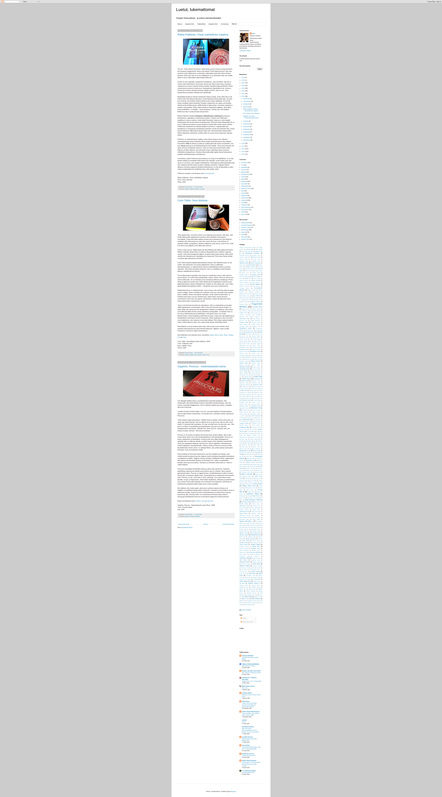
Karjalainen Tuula (255, 380)
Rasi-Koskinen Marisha (253, 500)
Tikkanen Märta (244, 566)
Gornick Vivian (255, 324)
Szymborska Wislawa (254, 552)
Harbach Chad (258, 334)
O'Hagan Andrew (246, 476)
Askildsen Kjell (256, 261)
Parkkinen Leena (252, 482)
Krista (207, 173)
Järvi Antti (254, 374)
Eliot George (254, 297)
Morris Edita (252, 452)
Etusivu (180, 24)
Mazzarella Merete (250, 441)
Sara (179, 337)
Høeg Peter (257, 359)
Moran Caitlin (256, 450)
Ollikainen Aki (256, 478)
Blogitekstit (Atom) (187, 527)
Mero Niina (256, 444)
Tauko (243, 721)
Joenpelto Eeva (244, 369)
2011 (243, 154)
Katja (212, 173)
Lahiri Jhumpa (256, 410)
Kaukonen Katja (244, 382)
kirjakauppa (245, 230)
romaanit (202, 189)
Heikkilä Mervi (256, 337)
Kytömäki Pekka (243, 408)
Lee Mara (242, 417)
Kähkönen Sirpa (256, 408)
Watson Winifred (250, 591)
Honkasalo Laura (244, 349)
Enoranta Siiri (247, 299)
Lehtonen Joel (251, 417)
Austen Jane (242, 265)
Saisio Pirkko (243, 513)
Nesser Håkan (257, 464)
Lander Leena (256, 412)
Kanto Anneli (244, 380)
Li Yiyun (241, 421)
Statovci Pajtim (255, 544)
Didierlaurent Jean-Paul (245, 293)
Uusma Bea (247, 577)
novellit (243, 193)
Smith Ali (260, 538)
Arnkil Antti (256, 259)
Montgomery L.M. (244, 450)
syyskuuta (246, 107)
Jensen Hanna (257, 367)
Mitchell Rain (243, 448)
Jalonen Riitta (255, 365)
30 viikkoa (244, 162)
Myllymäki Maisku (250, 462)
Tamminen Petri (244, 558)
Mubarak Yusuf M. (249, 454)
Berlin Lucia (245, 272)
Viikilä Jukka (257, 581)
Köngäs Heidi (246, 410)
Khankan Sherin (243, 388)
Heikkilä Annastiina (244, 337)
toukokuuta (246, 129)
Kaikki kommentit (247, 622)
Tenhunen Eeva (244, 562)
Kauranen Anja (256, 382)
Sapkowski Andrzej (244, 515)
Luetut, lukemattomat (195, 9)
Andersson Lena (255, 257)
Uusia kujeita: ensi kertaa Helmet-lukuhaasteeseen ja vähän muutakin (251, 764)
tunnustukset (245, 209)
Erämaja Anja (243, 301)
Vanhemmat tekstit (228, 524)
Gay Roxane (256, 318)
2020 (243, 85)
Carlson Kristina (255, 280)
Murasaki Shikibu (251, 458)
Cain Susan (257, 278)
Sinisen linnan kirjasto (249, 760)
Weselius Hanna (251, 593)
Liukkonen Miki (244, 427)
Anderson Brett (243, 257)
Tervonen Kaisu (245, 564)
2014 (243, 146)
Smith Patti (245, 540)
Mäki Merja (248, 464)
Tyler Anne (252, 573)
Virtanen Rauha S (254, 583)
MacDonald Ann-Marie (248, 433)
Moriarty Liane (243, 452)
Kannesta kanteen (248, 727)
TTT (242, 165)
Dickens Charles (254, 292)
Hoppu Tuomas (256, 349)
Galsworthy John (244, 318)
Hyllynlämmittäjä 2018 (248, 772)
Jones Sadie (243, 371)
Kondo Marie (242, 396)
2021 (243, 83)
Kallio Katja (258, 377)
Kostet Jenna (256, 402)
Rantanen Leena (252, 497)
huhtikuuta (246, 132)
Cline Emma (256, 286)
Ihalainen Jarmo (243, 361)
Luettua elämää (247, 693)
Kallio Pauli (246, 379)
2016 (243, 96)
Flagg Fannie (245, 309)
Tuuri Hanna (242, 573)
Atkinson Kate (243, 263)
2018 (243, 91)
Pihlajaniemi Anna (250, 487)
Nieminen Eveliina (250, 468)
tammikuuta (247, 140)
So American (225, 24)
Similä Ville (242, 537)
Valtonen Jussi (243, 579)
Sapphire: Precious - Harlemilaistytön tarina (201, 366)
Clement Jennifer (244, 286)
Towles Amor (257, 567)
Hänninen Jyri (248, 359)
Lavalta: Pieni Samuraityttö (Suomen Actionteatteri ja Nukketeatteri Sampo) (249, 704)
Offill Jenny (248, 478)
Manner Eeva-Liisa (255, 437)
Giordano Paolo (243, 322)
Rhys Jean (256, 503)
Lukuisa (244, 720)
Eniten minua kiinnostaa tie (250, 711)
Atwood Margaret (255, 263)
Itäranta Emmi (243, 363)
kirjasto (187, 189)
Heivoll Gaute (243, 339)
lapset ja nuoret (246, 188)
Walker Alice (242, 589)
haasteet (244, 181)
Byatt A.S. (248, 278)
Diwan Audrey (258, 293)
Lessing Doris (245, 419)
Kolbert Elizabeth (246, 394)
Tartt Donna (243, 560)
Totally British (201, 24)
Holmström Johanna (244, 347)
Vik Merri (242, 583)
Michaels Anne (243, 446)
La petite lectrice (247, 737)
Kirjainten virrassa (248, 754)
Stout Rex (256, 546)
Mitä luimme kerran (248, 686)
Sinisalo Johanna (250, 538)
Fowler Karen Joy (255, 312)
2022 (243, 80)
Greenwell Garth (244, 326)
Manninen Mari (243, 439)
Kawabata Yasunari (244, 384)
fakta (242, 179)
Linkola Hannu (243, 425)
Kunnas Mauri (255, 404)
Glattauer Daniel (255, 322)
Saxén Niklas (256, 519)
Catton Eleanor (256, 282)
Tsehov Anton (243, 569)
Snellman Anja (243, 542)
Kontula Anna (248, 398)
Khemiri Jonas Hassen (256, 388)
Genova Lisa (243, 320)
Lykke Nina (259, 431)
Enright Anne (257, 299)
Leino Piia (259, 417)
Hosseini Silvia (243, 351)
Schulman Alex (253, 525)
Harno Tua (245, 336)
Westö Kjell (248, 597)
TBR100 (234, 24)
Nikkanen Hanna (249, 470)
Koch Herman (248, 392)
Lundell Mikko (250, 431)
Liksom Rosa (257, 421)
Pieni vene (245, 688)
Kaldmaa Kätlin (248, 376)
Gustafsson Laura (245, 328)
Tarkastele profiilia (245, 50)
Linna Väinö (256, 425)
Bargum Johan (250, 266)
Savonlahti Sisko (244, 519)
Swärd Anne (242, 552)
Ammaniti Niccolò (244, 255)
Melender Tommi (258, 443)
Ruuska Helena (244, 509)
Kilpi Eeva (244, 390)
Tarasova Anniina (256, 558)
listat (242, 191)
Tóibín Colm (205, 354)
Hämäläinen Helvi (249, 357)
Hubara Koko (243, 353)
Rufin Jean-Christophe (255, 507)
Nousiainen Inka (245, 472)
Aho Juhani (259, 249)
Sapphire (197, 516)
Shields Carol (243, 533)
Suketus (198, 501)
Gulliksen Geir (256, 326)
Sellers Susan (257, 527)
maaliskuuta (247, 134)
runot (242, 202)
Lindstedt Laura (255, 423)
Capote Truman (243, 280)
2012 (243, 151)
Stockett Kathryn (244, 546)
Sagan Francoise (256, 511)
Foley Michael (257, 310)
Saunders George (255, 517)
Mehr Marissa (248, 443)
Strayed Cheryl (243, 548)
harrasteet (244, 184)
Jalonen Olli (243, 365)
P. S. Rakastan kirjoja (249, 771)
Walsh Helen (252, 589)
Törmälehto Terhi (250, 575)
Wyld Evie (242, 600)
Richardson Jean (244, 505)
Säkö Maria (242, 554)
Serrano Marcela (244, 529)
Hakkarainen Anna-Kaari (250, 332)
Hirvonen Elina (246, 343)
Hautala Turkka (255, 336)
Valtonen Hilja (257, 577)
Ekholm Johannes (244, 297)
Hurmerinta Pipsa (244, 355)
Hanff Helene (248, 334)
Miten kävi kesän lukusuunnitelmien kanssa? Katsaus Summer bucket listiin (250, 730)
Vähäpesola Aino (244, 587)
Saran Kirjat (246, 745)
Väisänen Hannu (255, 587)
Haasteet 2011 (189, 24)
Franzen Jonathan (245, 314)
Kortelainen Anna (246, 400)
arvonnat (244, 169)
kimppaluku (244, 186)
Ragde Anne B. (256, 496)
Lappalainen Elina (255, 414)
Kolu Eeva (257, 394)
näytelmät (244, 195)
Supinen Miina (256, 550)
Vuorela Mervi (256, 585)
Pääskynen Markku (244, 496)
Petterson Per (248, 484)
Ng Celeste (253, 466)
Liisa (253, 33)
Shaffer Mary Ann (244, 531)
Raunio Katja (243, 503)
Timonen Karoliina (257, 566)
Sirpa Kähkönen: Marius (248, 666)
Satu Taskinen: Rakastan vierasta (251, 672)
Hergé (252, 339)
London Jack (243, 429)
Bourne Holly (256, 272)
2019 (243, 88)
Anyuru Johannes (244, 259)
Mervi (216, 335)
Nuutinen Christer (245, 474)
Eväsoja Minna (243, 304)
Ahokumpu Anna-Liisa (247, 251)
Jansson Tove (244, 367)
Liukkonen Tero (256, 427)
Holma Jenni (256, 345)
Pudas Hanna (251, 491)
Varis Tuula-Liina (255, 579)
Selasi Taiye (247, 527)
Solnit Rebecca (254, 542)
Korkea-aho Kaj (258, 398)
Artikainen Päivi (243, 261)
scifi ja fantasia (245, 207)
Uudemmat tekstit (183, 524)
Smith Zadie (256, 540)
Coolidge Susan (244, 288)
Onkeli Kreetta (243, 480)
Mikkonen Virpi (256, 446)
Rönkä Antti (256, 509)
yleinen (243, 214)
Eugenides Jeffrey (255, 301)
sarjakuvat (244, 205)
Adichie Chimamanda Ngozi (247, 247)
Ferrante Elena (257, 307)
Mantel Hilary (253, 439)
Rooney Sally (243, 507)
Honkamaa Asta (256, 347)
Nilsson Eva (259, 470)
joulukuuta (246, 99)
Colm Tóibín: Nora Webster (192, 200)
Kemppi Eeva (245, 386)
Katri (203, 501)
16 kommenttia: (198, 352)
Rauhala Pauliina (247, 502)
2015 (243, 143)
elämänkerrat (245, 174)
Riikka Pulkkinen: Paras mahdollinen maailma (202, 34)
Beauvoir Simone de (250, 268)
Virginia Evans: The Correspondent (251, 681)
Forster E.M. (243, 312)
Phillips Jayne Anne (249, 486)
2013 (243, 149)
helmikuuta (246, 137)
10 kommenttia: (198, 187)
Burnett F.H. (253, 276)
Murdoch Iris (250, 460)
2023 (243, 77)
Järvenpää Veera (244, 374)
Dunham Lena (245, 295)
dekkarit (243, 172)
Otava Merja (253, 480)
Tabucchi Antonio (255, 554)
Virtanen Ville (243, 585)
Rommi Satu (256, 505)
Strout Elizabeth (244, 550)
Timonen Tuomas (246, 567)
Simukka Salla (252, 537)
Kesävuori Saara (255, 386)
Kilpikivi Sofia (253, 390)
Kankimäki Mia (258, 378)
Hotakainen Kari (255, 351)
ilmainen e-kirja (246, 227)
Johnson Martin (256, 369)
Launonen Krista (243, 415)
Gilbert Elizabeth (255, 320)
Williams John (245, 598)
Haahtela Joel (250, 330)
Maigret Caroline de (253, 435)
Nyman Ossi (259, 474)
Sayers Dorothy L (246, 521)
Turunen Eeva (243, 571)
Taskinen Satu (255, 560)
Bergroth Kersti (258, 270)
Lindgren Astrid (243, 423)
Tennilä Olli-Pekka (257, 562)
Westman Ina (251, 595)
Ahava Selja (249, 249)
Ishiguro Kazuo (255, 361)
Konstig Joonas (253, 396)
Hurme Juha (256, 353)
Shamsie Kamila (256, 531)
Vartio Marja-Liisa (245, 581)
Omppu (230, 335)
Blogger (233, 791)
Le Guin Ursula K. (255, 415)
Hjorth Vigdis (256, 343)
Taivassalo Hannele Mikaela (249, 556)
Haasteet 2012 (213, 24)
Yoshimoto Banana (251, 602)
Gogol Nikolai (243, 324)
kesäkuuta (246, 126)
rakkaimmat (193, 354)
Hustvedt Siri (254, 355)
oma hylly (244, 237)
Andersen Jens (256, 255)
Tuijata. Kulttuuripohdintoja (250, 664)
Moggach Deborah (255, 448)
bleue (221, 335)
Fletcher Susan (256, 309)
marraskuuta (247, 101)
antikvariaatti (245, 223)
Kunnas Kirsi (243, 404)
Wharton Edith (258, 596)
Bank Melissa (252, 265)
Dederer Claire (252, 290)
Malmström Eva (243, 437)
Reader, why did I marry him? (251, 671)
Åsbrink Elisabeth (248, 604)
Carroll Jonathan (244, 282)
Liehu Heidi (249, 421)
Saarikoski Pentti (244, 511)
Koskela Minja (257, 400)
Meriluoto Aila (246, 444)
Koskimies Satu (243, 402)
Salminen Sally (255, 513)
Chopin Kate (243, 284)
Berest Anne (248, 270)
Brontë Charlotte (243, 276)
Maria (226, 335)
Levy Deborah (257, 419)
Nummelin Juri (256, 472)
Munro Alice (249, 456)
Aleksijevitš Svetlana (252, 253)
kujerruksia (245, 701)
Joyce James (243, 373)
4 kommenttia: (198, 514)
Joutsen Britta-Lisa (255, 371)
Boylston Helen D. (244, 274)
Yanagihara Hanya (252, 600)
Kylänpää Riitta (243, 406)
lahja (242, 234)
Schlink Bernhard (250, 523)
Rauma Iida (257, 502)
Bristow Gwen (256, 274)
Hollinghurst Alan (244, 345)
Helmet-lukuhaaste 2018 (248, 755)
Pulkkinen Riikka (194, 189)
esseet (243, 177)
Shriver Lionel (243, 535)
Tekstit (244, 618)
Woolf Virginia (255, 598)
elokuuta (246, 121)
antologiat (244, 167)
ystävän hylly (245, 239)
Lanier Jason (243, 414)
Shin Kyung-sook (255, 533)
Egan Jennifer (256, 295)
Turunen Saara (255, 571)
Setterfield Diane (255, 529)
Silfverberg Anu (255, 535)
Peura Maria (258, 484)
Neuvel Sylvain (243, 466)
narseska (210, 501)
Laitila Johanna (243, 412)
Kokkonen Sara (258, 392)
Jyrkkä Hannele (255, 373)
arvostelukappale (246, 225)
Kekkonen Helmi (257, 384)
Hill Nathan (249, 341)
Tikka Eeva (256, 564)
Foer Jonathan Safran (245, 310)
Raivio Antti (242, 497)
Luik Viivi (251, 429)
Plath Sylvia (249, 490)
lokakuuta (246, 104)
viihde (243, 212)
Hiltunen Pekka (258, 341)
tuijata (212, 335)
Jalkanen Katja (255, 363)
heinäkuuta (246, 124)
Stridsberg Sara (255, 548)
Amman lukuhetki (247, 655)
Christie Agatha (255, 284)
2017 (243, 93)
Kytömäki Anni (255, 406)
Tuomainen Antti (255, 569)
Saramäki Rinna (243, 517)
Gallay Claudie (254, 316)
